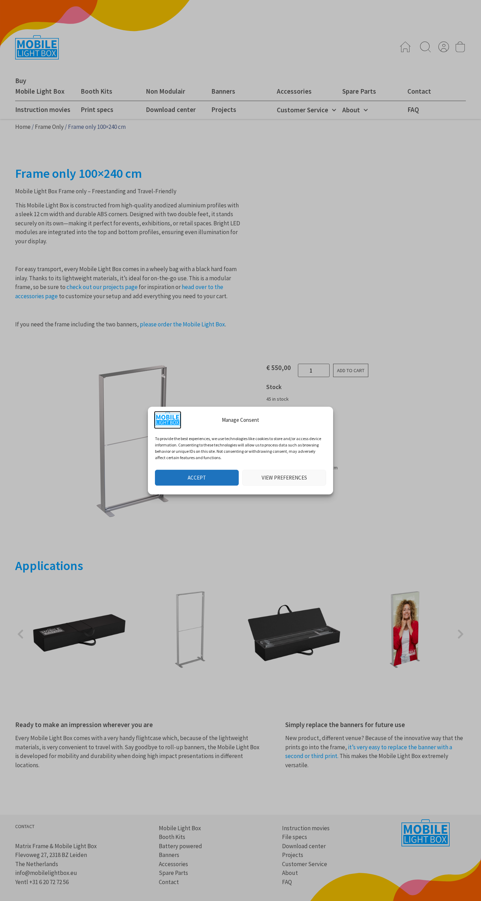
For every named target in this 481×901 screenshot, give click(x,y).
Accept (197, 477)
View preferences (284, 477)
